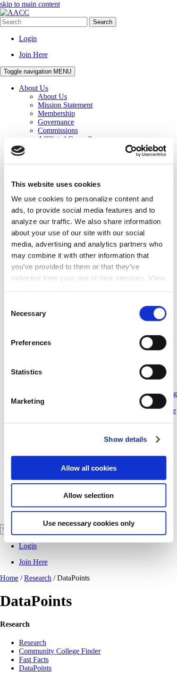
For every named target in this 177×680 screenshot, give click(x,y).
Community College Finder (60, 651)
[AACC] (14, 12)
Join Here (33, 54)
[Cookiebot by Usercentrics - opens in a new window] (126, 151)
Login (28, 38)
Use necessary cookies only (89, 523)
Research (32, 643)
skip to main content (30, 4)
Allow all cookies (89, 468)
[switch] (152, 342)
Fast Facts (34, 659)
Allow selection (88, 495)
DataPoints (35, 668)
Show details (125, 439)
